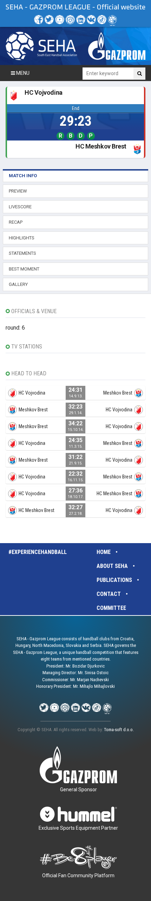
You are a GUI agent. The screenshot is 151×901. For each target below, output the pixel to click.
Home (104, 552)
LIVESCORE (20, 206)
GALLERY (18, 284)
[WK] (91, 19)
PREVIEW (18, 191)
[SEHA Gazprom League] (41, 46)
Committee (111, 608)
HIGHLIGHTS (21, 237)
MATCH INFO (23, 175)
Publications (114, 580)
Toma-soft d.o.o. (119, 729)
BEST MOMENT (24, 269)
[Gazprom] (116, 46)
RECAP (15, 222)
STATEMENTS (22, 253)
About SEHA (112, 566)
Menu (22, 73)
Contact (109, 594)
